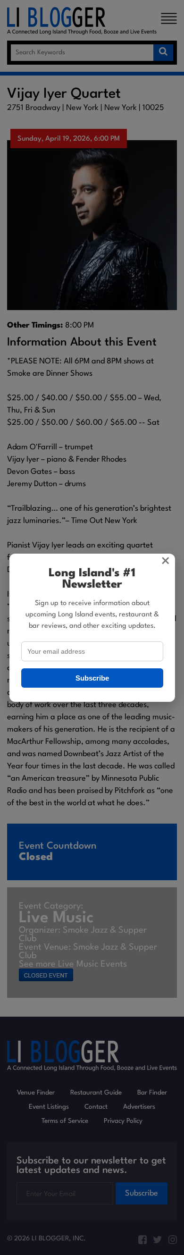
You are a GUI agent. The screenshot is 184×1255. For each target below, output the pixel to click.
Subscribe (92, 678)
